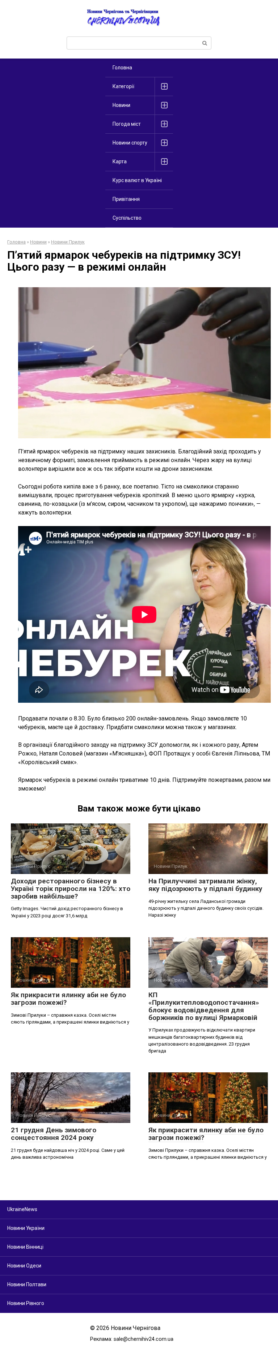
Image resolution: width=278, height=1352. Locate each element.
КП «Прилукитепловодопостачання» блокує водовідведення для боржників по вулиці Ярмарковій (203, 1006)
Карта (120, 161)
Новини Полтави (26, 1284)
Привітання (126, 199)
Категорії (123, 86)
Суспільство (127, 218)
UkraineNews (22, 1209)
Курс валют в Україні (137, 180)
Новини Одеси (24, 1266)
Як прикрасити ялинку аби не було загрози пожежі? (68, 999)
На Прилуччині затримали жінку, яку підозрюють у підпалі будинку (205, 885)
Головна (122, 67)
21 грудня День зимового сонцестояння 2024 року (53, 1134)
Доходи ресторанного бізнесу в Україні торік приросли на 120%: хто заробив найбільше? (70, 888)
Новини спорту (130, 143)
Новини (121, 105)
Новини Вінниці (25, 1247)
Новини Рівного (25, 1303)
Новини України (26, 1228)
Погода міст (127, 124)
